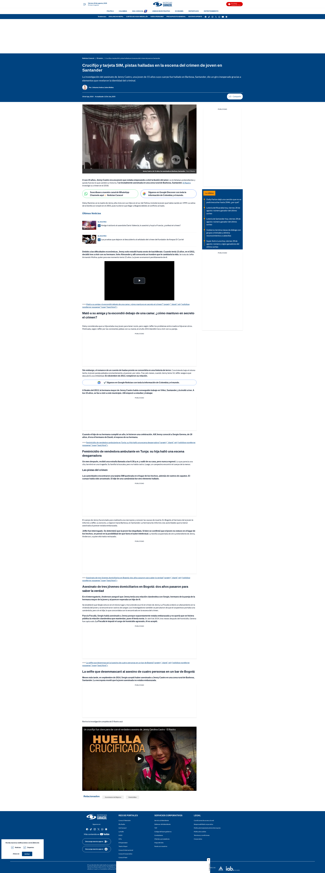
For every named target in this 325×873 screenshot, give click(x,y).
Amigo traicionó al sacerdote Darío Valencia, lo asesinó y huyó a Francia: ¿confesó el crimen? (141, 225)
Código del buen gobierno (163, 832)
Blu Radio (122, 824)
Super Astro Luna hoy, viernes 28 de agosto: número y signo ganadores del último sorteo (222, 244)
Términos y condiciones (201, 835)
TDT (155, 828)
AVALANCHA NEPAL (116, 17)
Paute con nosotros (160, 846)
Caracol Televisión (125, 820)
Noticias (18, 847)
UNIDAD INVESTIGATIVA (161, 11)
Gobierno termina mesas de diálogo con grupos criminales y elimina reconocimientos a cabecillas (223, 233)
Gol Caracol (122, 828)
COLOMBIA (123, 11)
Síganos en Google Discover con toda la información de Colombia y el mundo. (167, 193)
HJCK (120, 835)
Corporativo (198, 839)
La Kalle (121, 832)
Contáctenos (158, 835)
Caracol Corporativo (125, 854)
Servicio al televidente (161, 820)
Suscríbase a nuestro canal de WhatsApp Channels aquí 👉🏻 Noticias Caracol (109, 193)
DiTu (120, 839)
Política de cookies (200, 832)
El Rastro (187, 182)
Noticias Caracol (88, 58)
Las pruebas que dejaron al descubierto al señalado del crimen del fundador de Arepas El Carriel (142, 239)
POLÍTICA (110, 11)
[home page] (162, 4)
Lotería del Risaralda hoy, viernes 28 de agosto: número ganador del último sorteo (223, 210)
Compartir (235, 96)
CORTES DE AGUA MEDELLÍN (137, 17)
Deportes (30, 847)
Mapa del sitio (159, 843)
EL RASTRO (102, 222)
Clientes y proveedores (161, 839)
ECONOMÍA (179, 11)
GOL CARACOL (137, 11)
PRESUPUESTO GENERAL (176, 17)
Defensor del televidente (162, 824)
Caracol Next (123, 857)
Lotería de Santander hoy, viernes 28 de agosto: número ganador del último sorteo (223, 221)
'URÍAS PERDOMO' (157, 17)
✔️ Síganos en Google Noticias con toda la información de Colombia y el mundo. (142, 382)
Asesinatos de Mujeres (113, 797)
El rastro (100, 58)
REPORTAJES (194, 11)
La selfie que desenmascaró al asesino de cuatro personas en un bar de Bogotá (138, 671)
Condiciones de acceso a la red (204, 820)
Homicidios (132, 797)
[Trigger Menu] (84, 4)
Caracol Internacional (126, 850)
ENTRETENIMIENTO (211, 11)
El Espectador (123, 843)
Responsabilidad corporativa (203, 824)
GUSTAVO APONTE (195, 17)
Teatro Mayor (123, 846)
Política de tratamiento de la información (207, 828)
